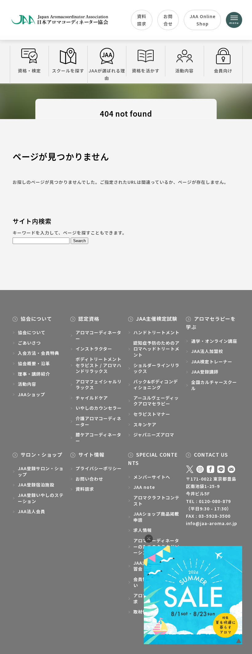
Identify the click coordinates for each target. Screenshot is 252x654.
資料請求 (141, 20)
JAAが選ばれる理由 (107, 74)
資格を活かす (145, 71)
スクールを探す (68, 71)
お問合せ (168, 20)
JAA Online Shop (202, 20)
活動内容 (184, 71)
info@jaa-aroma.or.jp (211, 523)
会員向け (223, 71)
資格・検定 (29, 71)
